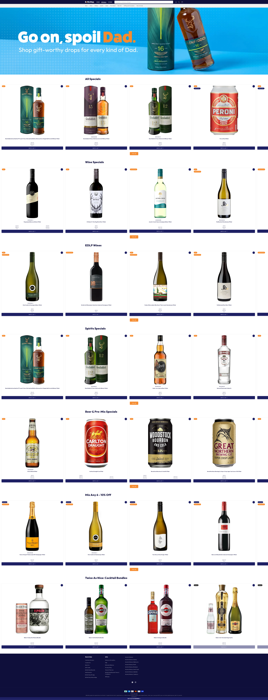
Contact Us (88, 662)
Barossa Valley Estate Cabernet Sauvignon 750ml (224, 554)
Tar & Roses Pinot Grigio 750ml (160, 554)
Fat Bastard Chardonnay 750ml (224, 221)
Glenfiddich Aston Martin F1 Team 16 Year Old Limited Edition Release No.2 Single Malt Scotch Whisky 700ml (32, 138)
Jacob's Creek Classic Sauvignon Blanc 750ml (160, 221)
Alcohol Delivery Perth (130, 664)
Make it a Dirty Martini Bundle (96, 637)
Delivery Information (110, 660)
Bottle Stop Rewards (90, 670)
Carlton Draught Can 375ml (96, 471)
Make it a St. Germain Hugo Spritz (224, 637)
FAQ (106, 662)
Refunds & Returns (109, 665)
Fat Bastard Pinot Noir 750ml (224, 305)
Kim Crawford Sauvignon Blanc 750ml (32, 305)
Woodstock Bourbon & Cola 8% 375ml (160, 471)
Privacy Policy (108, 667)
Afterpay (107, 676)
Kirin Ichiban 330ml (32, 471)
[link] (134, 41)
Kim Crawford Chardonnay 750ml (96, 554)
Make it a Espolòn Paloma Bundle (32, 637)
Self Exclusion (88, 672)
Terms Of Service (109, 670)
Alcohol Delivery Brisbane (131, 667)
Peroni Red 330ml (224, 138)
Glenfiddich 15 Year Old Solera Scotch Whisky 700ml (96, 138)
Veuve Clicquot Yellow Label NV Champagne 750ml (32, 554)
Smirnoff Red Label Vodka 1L (224, 388)
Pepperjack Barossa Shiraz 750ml (32, 221)
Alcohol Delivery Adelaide (131, 672)
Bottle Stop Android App (91, 677)
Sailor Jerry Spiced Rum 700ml (160, 388)
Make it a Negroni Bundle (160, 637)
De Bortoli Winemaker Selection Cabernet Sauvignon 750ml (96, 305)
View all (134, 153)
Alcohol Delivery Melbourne (131, 662)
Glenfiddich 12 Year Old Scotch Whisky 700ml (160, 138)
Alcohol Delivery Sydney (131, 659)
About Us (87, 665)
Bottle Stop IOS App (90, 675)
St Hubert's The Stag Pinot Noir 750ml (96, 221)
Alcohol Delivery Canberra (131, 674)
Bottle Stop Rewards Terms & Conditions (112, 673)
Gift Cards (87, 667)
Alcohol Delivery (129, 657)
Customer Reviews (89, 660)
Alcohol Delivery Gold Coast (132, 669)
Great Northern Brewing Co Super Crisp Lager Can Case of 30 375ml (224, 471)
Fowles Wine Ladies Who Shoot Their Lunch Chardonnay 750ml (160, 305)
